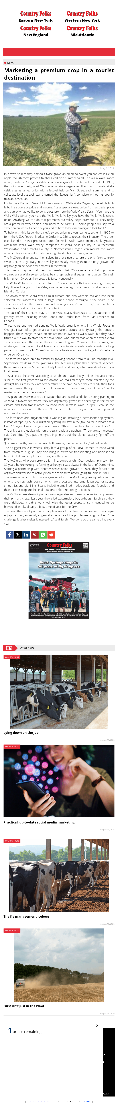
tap (110, 52)
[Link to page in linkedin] (26, 535)
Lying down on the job (21, 732)
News (10, 63)
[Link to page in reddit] (51, 535)
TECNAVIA (104, 1093)
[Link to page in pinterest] (35, 535)
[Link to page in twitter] (18, 535)
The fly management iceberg (26, 916)
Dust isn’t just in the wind (24, 1006)
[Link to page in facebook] (10, 535)
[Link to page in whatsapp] (43, 535)
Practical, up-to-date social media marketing (39, 822)
